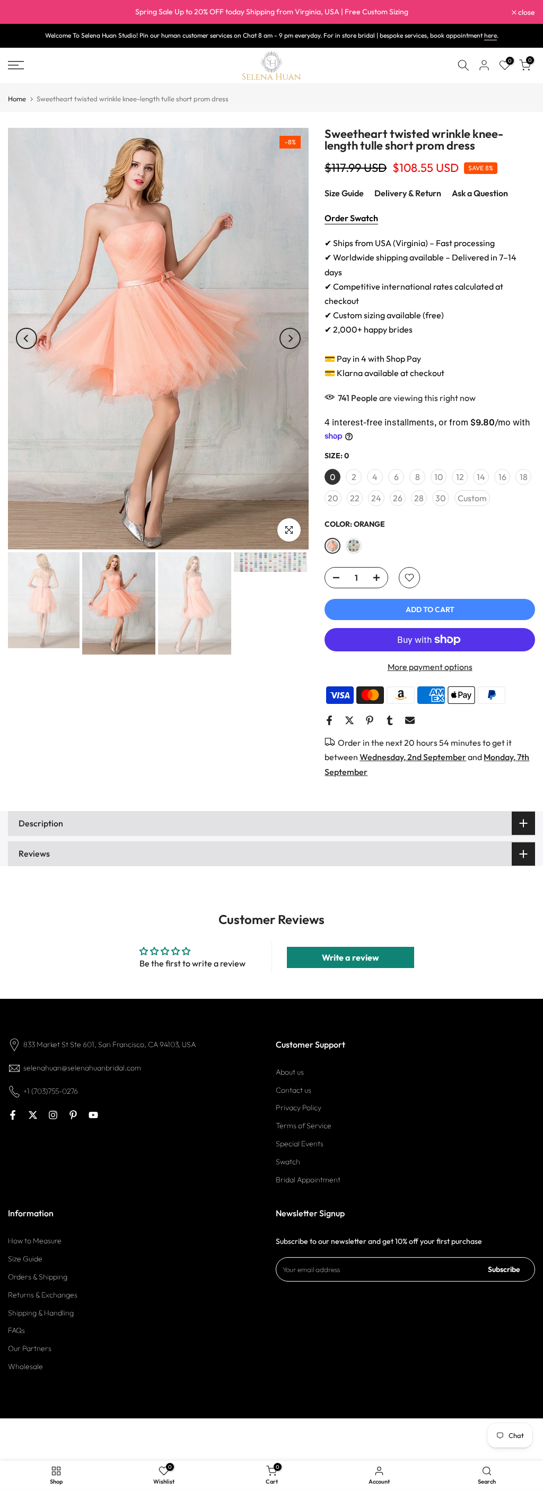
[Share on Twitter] (349, 720)
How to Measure (35, 1240)
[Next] (290, 338)
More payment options (430, 666)
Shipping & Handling (41, 1313)
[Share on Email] (410, 720)
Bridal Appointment (308, 1179)
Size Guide (344, 193)
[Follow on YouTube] (93, 1115)
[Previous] (26, 338)
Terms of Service (303, 1125)
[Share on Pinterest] (369, 720)
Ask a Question (480, 193)
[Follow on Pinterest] (73, 1115)
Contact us (293, 1090)
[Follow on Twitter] (33, 1115)
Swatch (288, 1161)
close (22, 12)
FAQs (16, 1330)
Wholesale (25, 1366)
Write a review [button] (350, 957)
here (490, 35)
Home (17, 98)
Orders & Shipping (37, 1277)
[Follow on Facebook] (12, 1115)
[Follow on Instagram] (53, 1115)
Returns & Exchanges (42, 1295)
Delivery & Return (407, 193)
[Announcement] (271, 12)
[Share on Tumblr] (390, 720)
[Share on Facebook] (329, 720)
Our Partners (29, 1348)
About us (290, 1072)
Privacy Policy (298, 1107)
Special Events (299, 1143)
